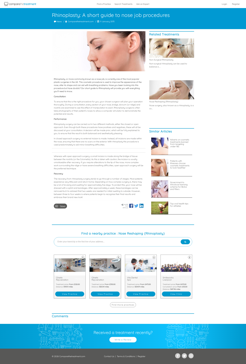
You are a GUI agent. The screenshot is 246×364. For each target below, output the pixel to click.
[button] (131, 206)
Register (236, 4)
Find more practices (123, 304)
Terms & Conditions (126, 356)
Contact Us (109, 356)
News (59, 21)
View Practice (69, 294)
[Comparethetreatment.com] (20, 4)
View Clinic (176, 294)
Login (224, 4)
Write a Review (123, 339)
